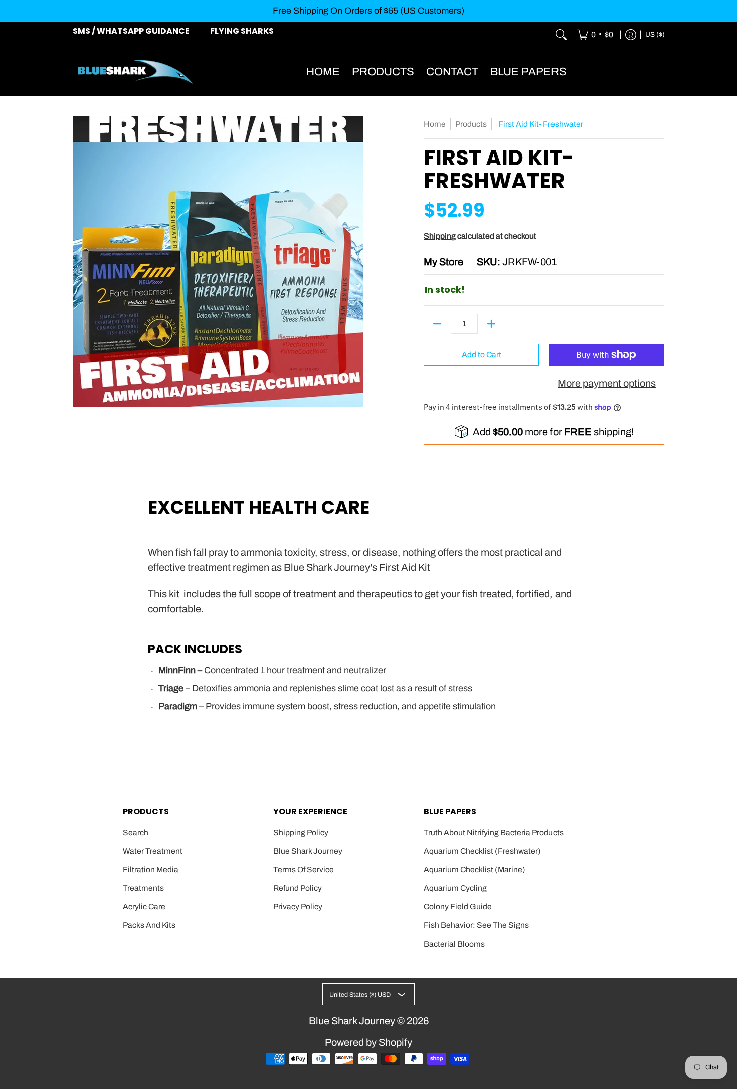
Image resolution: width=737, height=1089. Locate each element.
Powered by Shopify (368, 1042)
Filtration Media (150, 869)
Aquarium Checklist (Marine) (474, 869)
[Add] (491, 324)
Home (435, 124)
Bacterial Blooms (454, 944)
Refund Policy (297, 888)
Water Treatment (152, 851)
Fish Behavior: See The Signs (476, 925)
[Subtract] (437, 324)
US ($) (655, 34)
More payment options (607, 383)
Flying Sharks (242, 31)
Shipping (440, 236)
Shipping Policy (300, 832)
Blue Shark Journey (307, 851)
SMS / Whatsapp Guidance (131, 31)
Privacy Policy (297, 906)
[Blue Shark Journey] (135, 72)
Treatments (143, 888)
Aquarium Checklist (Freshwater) (482, 851)
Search (135, 832)
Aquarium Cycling (455, 888)
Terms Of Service (303, 869)
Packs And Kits (149, 925)
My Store (443, 261)
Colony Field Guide (458, 906)
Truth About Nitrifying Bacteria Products (494, 832)
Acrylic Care (144, 906)
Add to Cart (481, 354)
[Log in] (631, 35)
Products (471, 124)
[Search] (561, 35)
